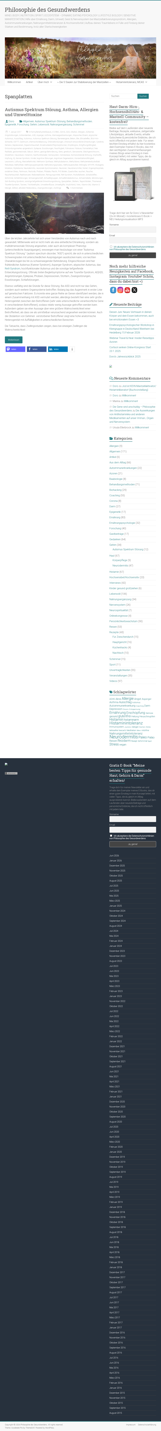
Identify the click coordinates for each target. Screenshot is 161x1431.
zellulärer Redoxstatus (27, 188)
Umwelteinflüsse (47, 185)
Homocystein (53, 155)
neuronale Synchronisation (47, 168)
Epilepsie (37, 148)
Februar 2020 (116, 1147)
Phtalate (47, 171)
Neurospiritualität (118, 610)
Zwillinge (57, 188)
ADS (68, 132)
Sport (112, 664)
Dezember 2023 (117, 951)
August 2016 (115, 1352)
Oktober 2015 (116, 1403)
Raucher (89, 171)
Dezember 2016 (117, 1332)
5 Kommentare (76, 188)
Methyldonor (74, 162)
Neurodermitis (29, 168)
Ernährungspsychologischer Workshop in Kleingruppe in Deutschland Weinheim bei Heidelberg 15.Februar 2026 (131, 329)
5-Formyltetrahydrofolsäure (40, 132)
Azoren (113, 473)
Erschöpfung (135, 713)
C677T (16, 142)
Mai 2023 (114, 976)
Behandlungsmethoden (79, 121)
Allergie (128, 698)
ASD (34, 135)
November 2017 (117, 1277)
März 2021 (114, 1086)
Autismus (28, 138)
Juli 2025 (113, 885)
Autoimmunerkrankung (122, 705)
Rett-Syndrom (66, 175)
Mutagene (99, 165)
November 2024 (117, 911)
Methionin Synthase (45, 162)
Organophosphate (96, 168)
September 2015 (117, 1408)
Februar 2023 (116, 991)
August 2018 (115, 1232)
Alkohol (74, 132)
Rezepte (114, 632)
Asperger (40, 135)
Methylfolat (19, 165)
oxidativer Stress (11, 171)
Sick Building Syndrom (14, 181)
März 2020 (114, 1142)
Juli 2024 (113, 931)
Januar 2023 (115, 996)
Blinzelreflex (85, 138)
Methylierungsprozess (53, 165)
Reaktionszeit (25, 175)
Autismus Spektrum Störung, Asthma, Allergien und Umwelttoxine (51, 112)
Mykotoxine (18, 168)
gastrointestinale (19, 152)
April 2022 (114, 1026)
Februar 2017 (116, 1322)
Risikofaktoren (79, 175)
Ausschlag (18, 138)
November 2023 (117, 956)
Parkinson (23, 171)
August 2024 (115, 926)
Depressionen (17, 145)
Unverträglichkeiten (119, 670)
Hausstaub (19, 155)
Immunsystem (116, 727)
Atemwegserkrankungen (62, 135)
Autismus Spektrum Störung (50, 121)
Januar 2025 (115, 906)
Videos (113, 681)
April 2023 (114, 981)
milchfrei (145, 730)
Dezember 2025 (117, 865)
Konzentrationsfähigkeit (84, 158)
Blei (77, 138)
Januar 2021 (115, 1096)
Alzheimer (90, 132)
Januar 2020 (115, 1152)
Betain (72, 138)
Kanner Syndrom (23, 158)
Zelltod (15, 188)
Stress (114, 744)
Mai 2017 (114, 1307)
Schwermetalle (85, 178)
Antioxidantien (25, 135)
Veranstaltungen (118, 675)
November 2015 (117, 1398)
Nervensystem (117, 604)
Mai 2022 (114, 1021)
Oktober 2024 (116, 916)
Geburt (30, 152)
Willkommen (14, 82)
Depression (115, 708)
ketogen (135, 727)
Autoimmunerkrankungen (123, 467)
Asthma (47, 135)
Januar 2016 (115, 1388)
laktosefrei (113, 730)
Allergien (81, 132)
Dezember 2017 (117, 1272)
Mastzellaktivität (29, 162)
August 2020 (115, 1121)
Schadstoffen (91, 175)
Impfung (8, 158)
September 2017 (117, 1287)
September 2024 (117, 921)
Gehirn (33, 124)
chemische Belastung (38, 142)
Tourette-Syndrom (12, 185)
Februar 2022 (116, 1036)
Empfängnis (73, 145)
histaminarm (131, 719)
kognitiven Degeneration (64, 158)
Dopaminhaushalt (31, 145)
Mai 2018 (114, 1247)
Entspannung (134, 709)
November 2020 (117, 1106)
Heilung (135, 716)
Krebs (148, 727)
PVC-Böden (62, 171)
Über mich (43, 82)
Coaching (114, 495)
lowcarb (122, 730)
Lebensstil (43, 124)
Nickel (85, 168)
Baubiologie (115, 478)
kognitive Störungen (45, 158)
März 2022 (114, 1031)
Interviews (115, 582)
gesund (113, 716)
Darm (112, 506)
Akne (118, 698)
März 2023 (114, 986)
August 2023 (115, 961)
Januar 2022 (115, 1041)
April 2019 (114, 1192)
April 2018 (114, 1252)
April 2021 (114, 1081)
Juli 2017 (113, 1297)
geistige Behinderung (49, 152)
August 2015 (115, 1413)
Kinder (33, 158)
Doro (11, 121)
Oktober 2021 (116, 1056)
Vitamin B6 (86, 185)
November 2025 (117, 870)
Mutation (8, 168)
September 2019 (117, 1172)
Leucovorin (9, 162)
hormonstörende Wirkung (81, 155)
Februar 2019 (116, 1202)
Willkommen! (129, 395)
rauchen (81, 171)
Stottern (75, 181)
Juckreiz (128, 727)
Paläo (151, 737)
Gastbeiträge (116, 533)
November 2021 (117, 1051)
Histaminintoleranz (126, 723)
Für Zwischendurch (123, 636)
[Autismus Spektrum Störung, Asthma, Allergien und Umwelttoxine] (54, 194)
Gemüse (149, 713)
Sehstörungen (97, 178)
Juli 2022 (113, 1011)
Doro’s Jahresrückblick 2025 (125, 356)
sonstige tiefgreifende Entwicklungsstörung (42, 181)
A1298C (55, 132)
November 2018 (117, 1217)
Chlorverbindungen (55, 142)
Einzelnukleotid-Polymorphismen (53, 145)
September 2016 (117, 1347)
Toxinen (23, 185)
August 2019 (115, 1177)
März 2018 (114, 1257)
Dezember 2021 (117, 1046)
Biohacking (115, 489)
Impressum (131, 1425)
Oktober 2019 (116, 1167)
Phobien (39, 171)
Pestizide (32, 171)
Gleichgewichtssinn (91, 152)
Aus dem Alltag (117, 462)
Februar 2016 (116, 1383)
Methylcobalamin (61, 162)
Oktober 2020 (116, 1111)
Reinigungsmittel (53, 175)
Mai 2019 (114, 1187)
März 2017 (114, 1317)
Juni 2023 (114, 971)
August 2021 (115, 1066)
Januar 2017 (115, 1327)
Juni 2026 (114, 855)
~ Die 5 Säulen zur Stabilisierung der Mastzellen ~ (84, 82)
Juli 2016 (113, 1357)
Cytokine (99, 142)
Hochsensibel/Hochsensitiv (124, 577)
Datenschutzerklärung (147, 1425)
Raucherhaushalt (12, 175)
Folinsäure (69, 148)
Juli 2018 (113, 1237)
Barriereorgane (63, 138)
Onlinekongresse (118, 615)
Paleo (143, 737)
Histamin (28, 155)
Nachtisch (118, 652)
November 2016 (117, 1337)
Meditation (131, 730)
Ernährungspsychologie (122, 522)
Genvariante (77, 152)
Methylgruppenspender (34, 165)
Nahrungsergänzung (61, 124)
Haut (111, 555)
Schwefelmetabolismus (68, 178)
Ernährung (114, 517)
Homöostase (65, 155)
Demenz (8, 145)
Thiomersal (96, 181)
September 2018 (117, 1227)
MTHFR (91, 165)
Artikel (29, 82)
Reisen (113, 626)
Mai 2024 (114, 936)
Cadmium (24, 142)
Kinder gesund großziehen (123, 588)
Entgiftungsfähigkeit (87, 145)
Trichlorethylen (34, 185)
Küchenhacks (120, 647)
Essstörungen (47, 148)
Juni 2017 (114, 1302)
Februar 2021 (116, 1091)
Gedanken (115, 539)
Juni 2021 (114, 1071)
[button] (15, 349)
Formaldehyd (88, 148)
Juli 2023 (113, 966)
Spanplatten (66, 181)
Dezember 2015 (117, 1393)
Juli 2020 (113, 1127)
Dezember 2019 (117, 1157)
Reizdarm (124, 740)
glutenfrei (124, 716)
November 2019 (117, 1162)
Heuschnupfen (147, 716)
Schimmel (78, 124)
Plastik (54, 171)
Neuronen (63, 168)
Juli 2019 (113, 1182)
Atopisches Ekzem (80, 135)
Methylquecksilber (70, 165)
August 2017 (115, 1292)
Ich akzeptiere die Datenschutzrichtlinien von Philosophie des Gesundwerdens (131, 248)
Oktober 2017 (116, 1282)
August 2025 (115, 880)
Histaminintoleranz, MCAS (130, 82)
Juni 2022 (114, 1016)
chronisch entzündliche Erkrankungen (79, 142)
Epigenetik (10, 124)
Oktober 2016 (116, 1342)
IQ (14, 158)
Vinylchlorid (70, 185)
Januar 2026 (115, 860)
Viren (78, 185)
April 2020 (114, 1137)
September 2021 (117, 1061)
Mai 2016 (114, 1368)
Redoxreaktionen (38, 175)
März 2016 (114, 1378)
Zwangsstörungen (45, 188)
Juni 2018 (114, 1242)
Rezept (134, 741)
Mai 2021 (114, 1076)
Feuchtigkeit (59, 148)
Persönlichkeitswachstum (123, 621)
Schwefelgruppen (51, 178)
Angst (137, 698)
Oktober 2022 (116, 1006)
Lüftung (18, 162)
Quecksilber (73, 171)
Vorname (114, 224)
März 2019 (114, 1197)
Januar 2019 (115, 1207)
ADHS (62, 132)
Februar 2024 (116, 941)
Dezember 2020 (117, 1101)
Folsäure (78, 148)
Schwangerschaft (36, 178)
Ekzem (126, 709)
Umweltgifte (60, 185)
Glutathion (9, 155)
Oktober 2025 (116, 875)
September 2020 (117, 1116)
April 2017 (114, 1312)
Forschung (23, 124)
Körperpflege (120, 560)
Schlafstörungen (21, 178)
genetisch (67, 152)
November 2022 (117, 1001)
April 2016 (114, 1373)
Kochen (142, 727)
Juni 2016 (114, 1362)
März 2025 (114, 901)
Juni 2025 (114, 891)
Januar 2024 (115, 946)
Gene (60, 152)
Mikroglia (83, 165)
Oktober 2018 (116, 1222)
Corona (113, 500)
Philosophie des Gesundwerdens (47, 9)
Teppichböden (85, 181)
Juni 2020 (114, 1132)
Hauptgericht (120, 642)
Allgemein (28, 121)
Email (112, 235)
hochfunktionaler (40, 155)
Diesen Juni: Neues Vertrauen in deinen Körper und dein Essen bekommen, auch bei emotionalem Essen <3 (131, 316)
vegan (122, 744)
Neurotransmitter (75, 168)
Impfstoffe (97, 155)
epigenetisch (28, 148)
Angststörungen (11, 135)
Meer (139, 730)
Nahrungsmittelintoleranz (125, 733)
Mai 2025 (114, 896)
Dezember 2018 (117, 1212)
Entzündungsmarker (13, 148)
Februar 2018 (116, 1262)
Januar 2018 (115, 1267)
